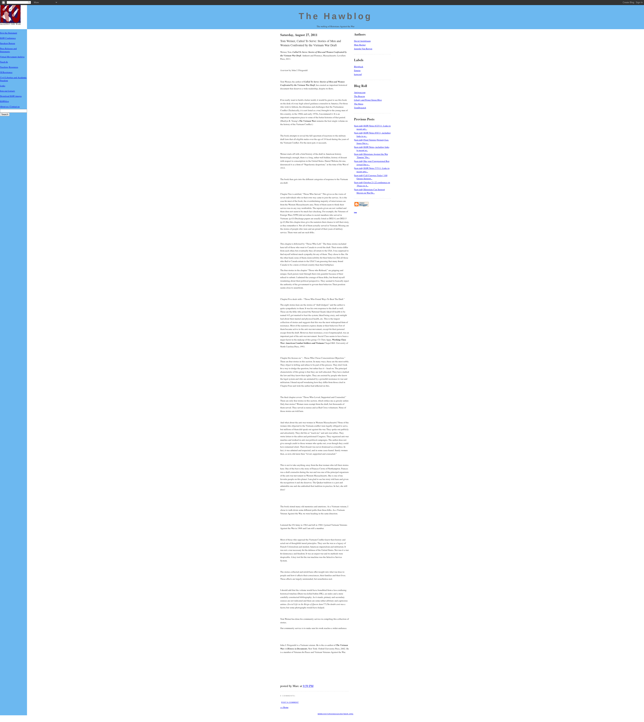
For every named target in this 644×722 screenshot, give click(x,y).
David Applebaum (362, 40)
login (355, 212)
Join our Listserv (7, 90)
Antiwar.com (359, 92)
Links (2, 85)
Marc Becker (360, 44)
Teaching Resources (9, 67)
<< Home (284, 707)
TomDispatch (360, 107)
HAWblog (4, 101)
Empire (357, 70)
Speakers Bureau (7, 43)
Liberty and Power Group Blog (368, 99)
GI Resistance (6, 72)
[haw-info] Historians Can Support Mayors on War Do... (369, 191)
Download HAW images (11, 96)
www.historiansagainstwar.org (335, 714)
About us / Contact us (10, 106)
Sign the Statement (8, 32)
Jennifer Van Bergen (363, 48)
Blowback (358, 66)
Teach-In (4, 61)
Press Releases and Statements (8, 50)
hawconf (358, 74)
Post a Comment (290, 702)
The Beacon (359, 96)
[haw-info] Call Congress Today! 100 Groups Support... (370, 177)
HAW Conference (8, 38)
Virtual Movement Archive (12, 56)
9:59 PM (308, 686)
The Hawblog (335, 16)
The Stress (358, 103)
